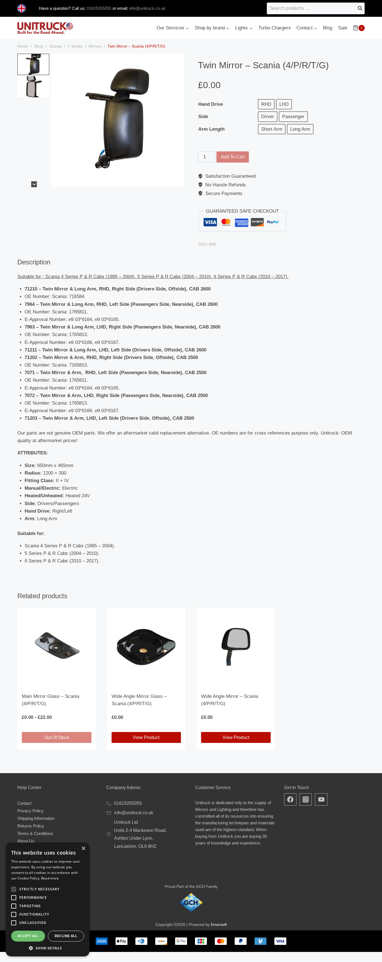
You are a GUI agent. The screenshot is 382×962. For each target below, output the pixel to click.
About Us (25, 841)
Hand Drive (210, 104)
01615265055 (98, 8)
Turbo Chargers (274, 27)
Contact (24, 803)
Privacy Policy (30, 810)
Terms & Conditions (35, 833)
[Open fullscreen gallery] (178, 181)
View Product (146, 737)
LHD (284, 104)
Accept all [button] (28, 935)
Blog (327, 27)
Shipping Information (36, 818)
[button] (33, 64)
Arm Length (211, 129)
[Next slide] (34, 184)
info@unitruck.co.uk (147, 8)
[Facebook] (290, 799)
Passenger (293, 116)
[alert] (47, 899)
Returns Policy (30, 825)
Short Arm (271, 129)
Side (203, 116)
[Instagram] (306, 799)
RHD (266, 104)
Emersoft (219, 924)
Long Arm (300, 129)
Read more (50, 878)
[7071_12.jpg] (117, 120)
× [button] (83, 848)
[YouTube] (321, 799)
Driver (267, 116)
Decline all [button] (66, 935)
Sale (342, 27)
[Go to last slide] (34, 57)
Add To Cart (232, 156)
